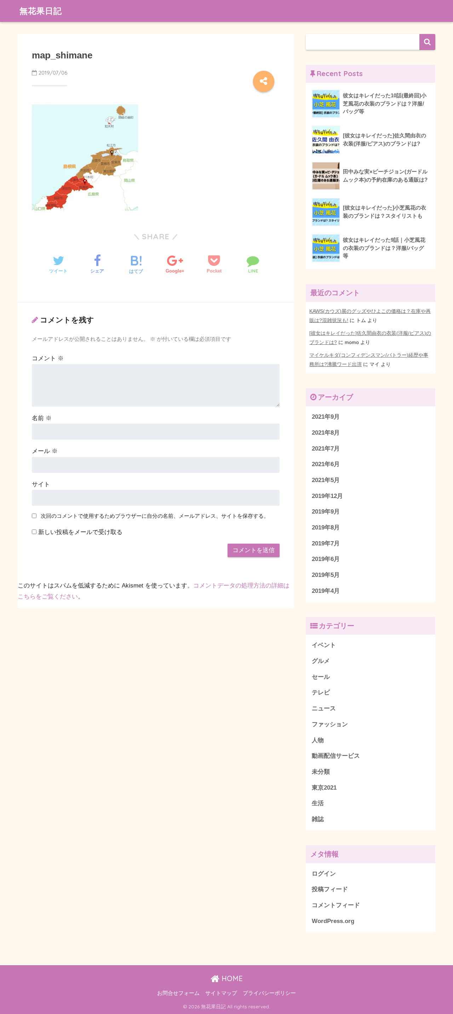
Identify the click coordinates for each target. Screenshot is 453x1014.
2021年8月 (326, 432)
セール (321, 677)
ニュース (324, 708)
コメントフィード (336, 905)
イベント (324, 645)
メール (45, 451)
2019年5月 (326, 575)
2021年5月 (326, 480)
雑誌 (318, 819)
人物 (318, 740)
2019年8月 (326, 527)
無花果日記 (40, 11)
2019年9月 (326, 511)
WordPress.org (333, 921)
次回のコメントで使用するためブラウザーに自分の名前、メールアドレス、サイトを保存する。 (155, 516)
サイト (41, 484)
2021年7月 (326, 448)
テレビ (321, 692)
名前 (42, 418)
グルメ (321, 661)
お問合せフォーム (178, 993)
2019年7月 (326, 543)
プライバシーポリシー (269, 993)
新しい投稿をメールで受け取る (80, 532)
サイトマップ (221, 993)
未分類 (321, 771)
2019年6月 (326, 559)
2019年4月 (326, 591)
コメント (48, 358)
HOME (231, 978)
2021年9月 (326, 416)
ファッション (330, 724)
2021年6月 (326, 464)
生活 (318, 803)
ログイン (324, 873)
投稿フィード (330, 889)
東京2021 (324, 787)
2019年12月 (327, 496)
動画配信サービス (336, 755)
